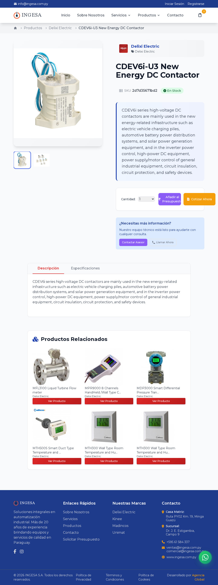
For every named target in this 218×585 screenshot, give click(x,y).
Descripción (48, 268)
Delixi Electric (60, 28)
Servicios (119, 15)
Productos (147, 15)
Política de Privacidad (83, 577)
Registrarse (196, 4)
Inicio (65, 15)
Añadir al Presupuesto (171, 199)
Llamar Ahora (165, 242)
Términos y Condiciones (115, 577)
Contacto (175, 15)
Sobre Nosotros (91, 15)
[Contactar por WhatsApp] (205, 557)
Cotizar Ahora (201, 199)
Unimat (118, 533)
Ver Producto (57, 401)
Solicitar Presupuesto (81, 539)
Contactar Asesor (133, 242)
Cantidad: (128, 199)
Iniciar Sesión (174, 4)
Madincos (120, 526)
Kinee (117, 519)
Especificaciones (85, 268)
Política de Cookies (146, 577)
